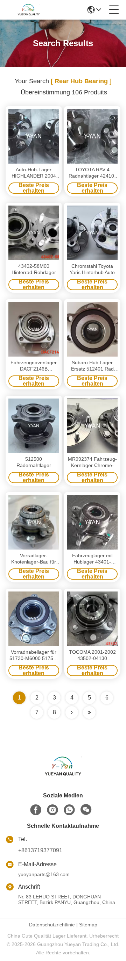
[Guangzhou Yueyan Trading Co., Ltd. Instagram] (52, 810)
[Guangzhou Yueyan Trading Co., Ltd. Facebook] (35, 810)
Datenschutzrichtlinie (52, 924)
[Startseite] (63, 775)
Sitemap (88, 924)
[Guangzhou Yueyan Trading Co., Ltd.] (29, 9)
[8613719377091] (69, 810)
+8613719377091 (40, 850)
